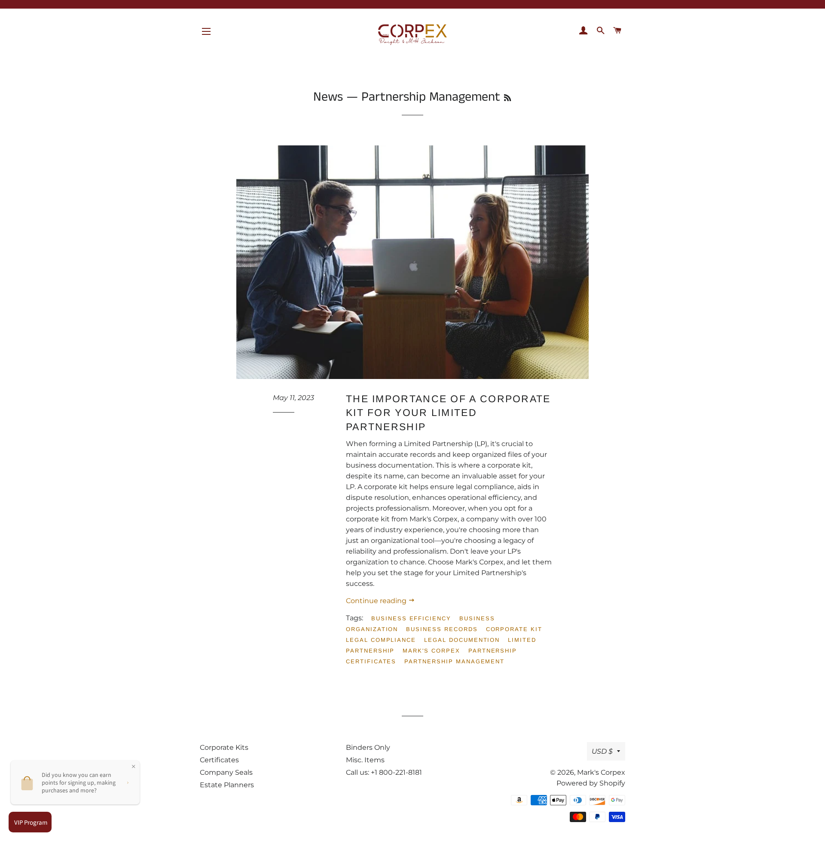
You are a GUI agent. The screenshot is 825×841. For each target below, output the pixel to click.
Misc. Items (365, 760)
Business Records (441, 629)
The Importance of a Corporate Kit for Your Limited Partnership (448, 412)
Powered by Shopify (590, 783)
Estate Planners (227, 785)
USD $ (602, 751)
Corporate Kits (224, 747)
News (328, 97)
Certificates (219, 760)
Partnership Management (454, 661)
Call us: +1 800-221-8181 (384, 772)
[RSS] (507, 98)
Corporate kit (514, 629)
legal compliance (381, 640)
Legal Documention (462, 640)
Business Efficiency (411, 618)
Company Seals (226, 772)
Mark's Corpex (601, 772)
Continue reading (377, 601)
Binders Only (368, 747)
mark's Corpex (431, 650)
